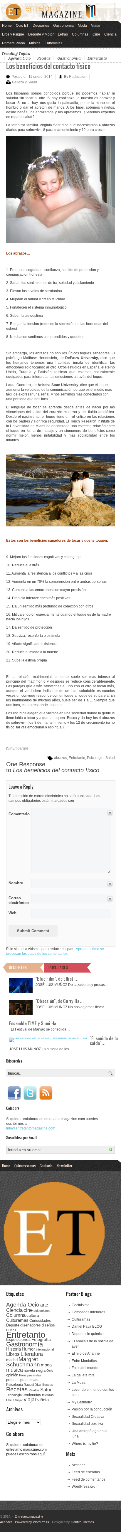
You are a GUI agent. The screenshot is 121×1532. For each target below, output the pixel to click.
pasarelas (34, 1375)
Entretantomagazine (27, 1516)
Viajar (95, 25)
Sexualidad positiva (87, 1424)
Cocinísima (81, 1305)
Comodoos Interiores (88, 1312)
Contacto (46, 1165)
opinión (12, 1375)
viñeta (43, 1399)
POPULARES (58, 967)
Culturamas (17, 1320)
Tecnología (14, 1395)
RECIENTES (18, 967)
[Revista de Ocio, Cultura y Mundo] (60, 12)
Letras (63, 34)
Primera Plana (13, 43)
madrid (12, 1360)
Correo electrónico (18, 900)
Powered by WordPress (32, 1522)
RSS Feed (46, 1093)
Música (35, 43)
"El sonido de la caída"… (104, 1040)
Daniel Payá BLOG (87, 1326)
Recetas (44, 58)
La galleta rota (83, 1375)
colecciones (42, 1310)
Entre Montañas (84, 1361)
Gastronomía (63, 25)
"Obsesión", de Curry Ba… (60, 1001)
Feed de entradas (86, 1472)
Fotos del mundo (85, 1368)
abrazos (60, 758)
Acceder (78, 1465)
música (14, 1370)
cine (28, 1310)
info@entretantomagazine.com (30, 1128)
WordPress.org (83, 1486)
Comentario (18, 813)
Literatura (32, 1354)
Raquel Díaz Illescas (38, 1384)
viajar (30, 1399)
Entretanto (97, 58)
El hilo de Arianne (86, 1353)
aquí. (42, 1454)
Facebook (14, 1093)
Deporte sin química (88, 1334)
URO (10, 1400)
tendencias (32, 1395)
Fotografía (41, 1339)
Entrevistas (53, 43)
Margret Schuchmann (23, 1362)
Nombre (16, 883)
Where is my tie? (85, 1444)
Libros (13, 1354)
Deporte (12, 1325)
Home (7, 25)
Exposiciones (18, 1339)
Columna (16, 1315)
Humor (28, 1348)
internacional (45, 1349)
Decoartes (41, 25)
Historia (13, 1348)
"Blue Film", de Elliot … (57, 978)
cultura (32, 1315)
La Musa (78, 1383)
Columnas (80, 34)
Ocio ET (22, 25)
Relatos (33, 1390)
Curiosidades (40, 1321)
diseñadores (30, 1325)
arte (44, 1304)
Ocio (49, 1370)
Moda (82, 25)
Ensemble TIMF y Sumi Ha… (35, 1023)
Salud (110, 758)
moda (46, 1364)
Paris (22, 1375)
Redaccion (77, 77)
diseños (48, 1325)
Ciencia (110, 34)
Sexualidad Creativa (88, 1417)
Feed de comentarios (88, 1479)
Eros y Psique (13, 34)
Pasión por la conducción (92, 1409)
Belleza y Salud (24, 82)
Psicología (95, 758)
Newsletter (64, 1165)
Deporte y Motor (41, 34)
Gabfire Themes (82, 1522)
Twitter (30, 1093)
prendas (12, 1380)
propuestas (29, 1380)
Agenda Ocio (19, 58)
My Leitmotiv (82, 1402)
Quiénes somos (25, 1165)
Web (12, 913)
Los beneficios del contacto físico (48, 66)
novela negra (35, 1370)
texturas (48, 1395)
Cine (96, 34)
